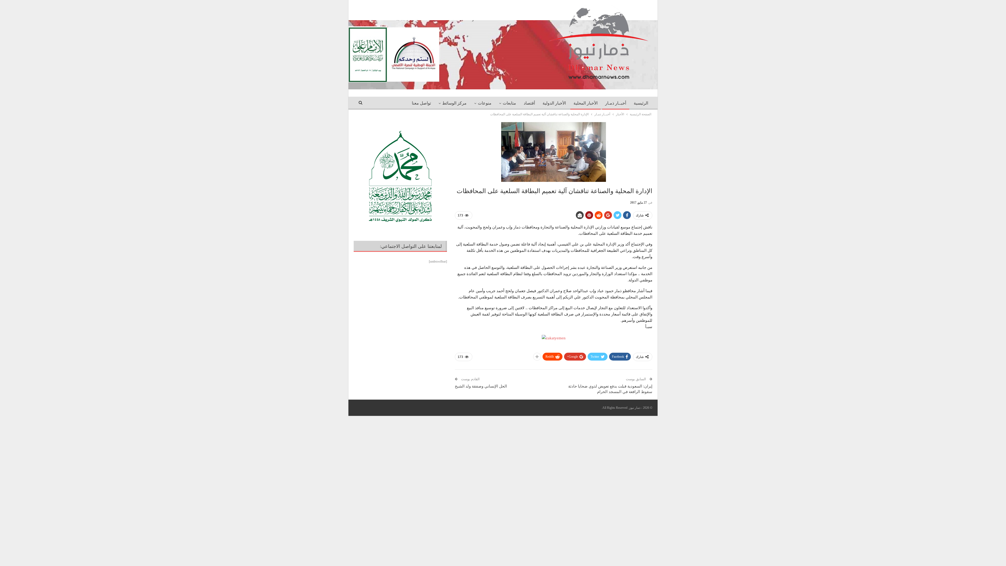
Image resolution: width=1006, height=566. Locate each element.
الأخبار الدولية (554, 103)
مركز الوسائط (454, 103)
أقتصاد (529, 103)
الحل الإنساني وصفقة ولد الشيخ (481, 386)
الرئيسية (641, 103)
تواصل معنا (421, 103)
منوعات (484, 103)
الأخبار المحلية (585, 103)
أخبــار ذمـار (615, 103)
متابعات (509, 103)
